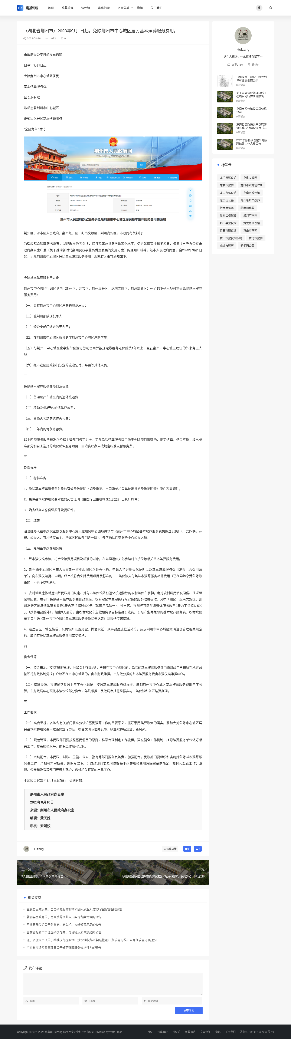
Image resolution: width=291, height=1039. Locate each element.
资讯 (140, 8)
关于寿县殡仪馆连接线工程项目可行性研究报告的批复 (251, 96)
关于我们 (157, 8)
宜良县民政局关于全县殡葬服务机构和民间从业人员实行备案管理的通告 (74, 909)
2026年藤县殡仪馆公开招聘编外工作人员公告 (251, 141)
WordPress (115, 1031)
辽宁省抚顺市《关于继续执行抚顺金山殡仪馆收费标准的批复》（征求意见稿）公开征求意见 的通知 (92, 940)
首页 (51, 8)
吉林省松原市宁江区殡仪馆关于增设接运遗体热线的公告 (64, 932)
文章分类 (123, 8)
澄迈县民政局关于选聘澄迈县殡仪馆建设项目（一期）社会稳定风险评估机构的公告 (251, 129)
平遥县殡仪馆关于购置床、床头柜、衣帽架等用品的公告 (64, 924)
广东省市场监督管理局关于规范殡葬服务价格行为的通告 (64, 947)
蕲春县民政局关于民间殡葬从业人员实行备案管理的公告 (64, 917)
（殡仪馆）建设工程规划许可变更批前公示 (251, 78)
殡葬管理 (67, 8)
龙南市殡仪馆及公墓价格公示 (251, 110)
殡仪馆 (85, 8)
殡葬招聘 (104, 8)
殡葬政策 (171, 849)
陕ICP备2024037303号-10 (258, 1031)
